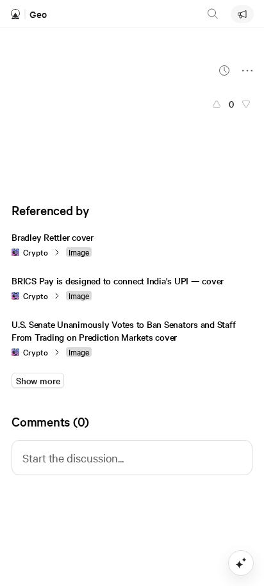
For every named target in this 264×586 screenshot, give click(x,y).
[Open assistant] (241, 563)
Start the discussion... (73, 457)
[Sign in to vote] (216, 103)
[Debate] (242, 14)
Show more (38, 380)
